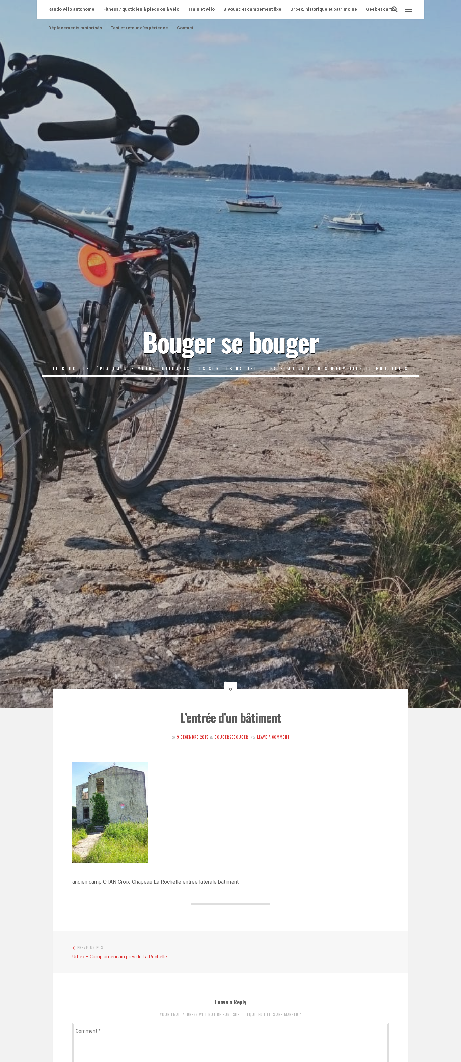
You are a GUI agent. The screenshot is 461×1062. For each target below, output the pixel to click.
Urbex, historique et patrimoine (323, 9)
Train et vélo (201, 9)
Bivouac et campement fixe (252, 9)
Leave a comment (273, 737)
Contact (185, 27)
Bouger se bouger (230, 341)
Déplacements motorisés (75, 27)
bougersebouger (231, 737)
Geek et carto (380, 9)
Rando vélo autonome (71, 9)
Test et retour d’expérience (139, 27)
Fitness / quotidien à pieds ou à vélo (141, 9)
